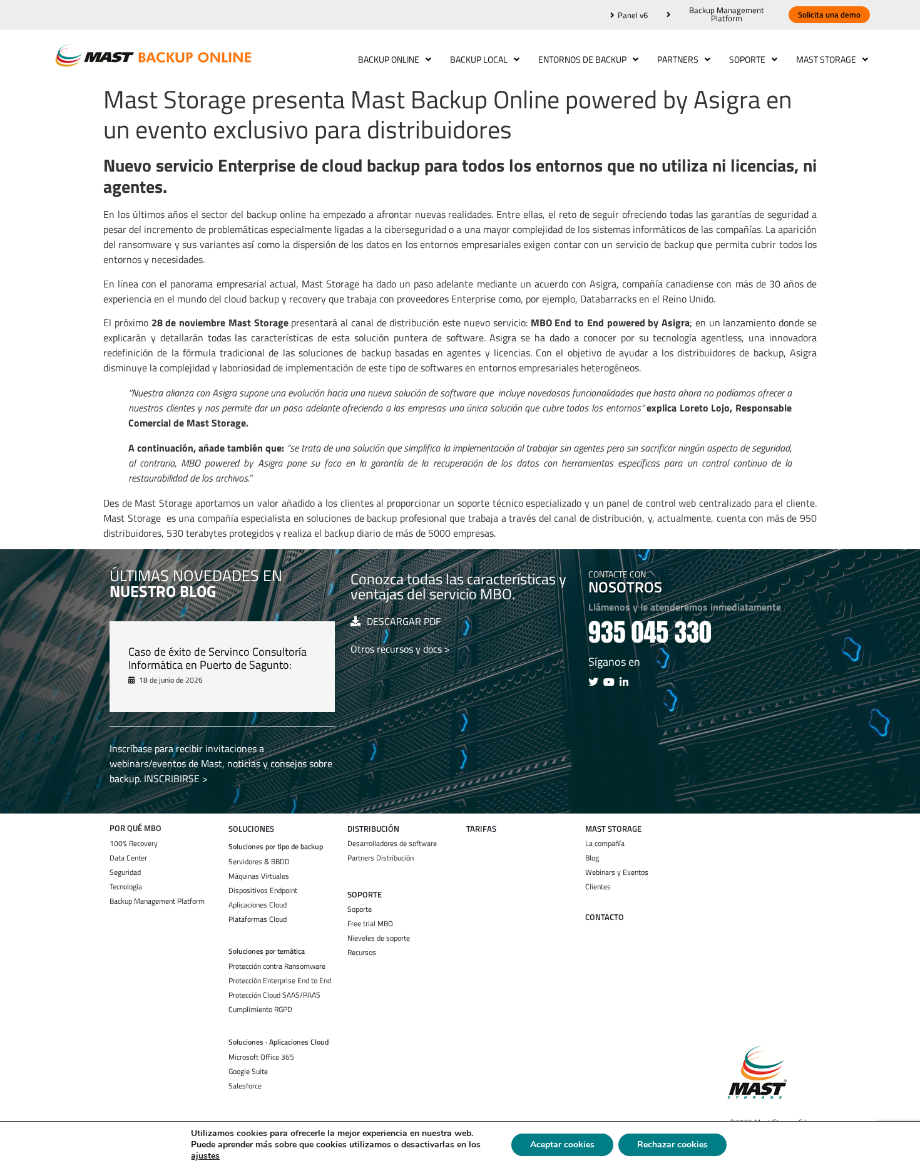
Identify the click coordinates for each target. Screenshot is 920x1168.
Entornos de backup (582, 59)
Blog (592, 858)
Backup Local (479, 59)
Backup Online (388, 59)
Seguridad (125, 872)
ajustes (205, 1156)
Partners (677, 59)
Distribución (373, 829)
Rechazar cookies (672, 1144)
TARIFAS (481, 829)
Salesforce (245, 1086)
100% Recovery (134, 843)
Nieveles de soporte (378, 938)
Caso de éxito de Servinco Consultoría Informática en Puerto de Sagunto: (217, 658)
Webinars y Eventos (616, 872)
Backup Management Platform (157, 901)
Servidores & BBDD (259, 861)
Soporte (747, 59)
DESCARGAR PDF (404, 621)
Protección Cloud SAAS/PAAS (274, 995)
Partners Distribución (380, 858)
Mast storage (613, 829)
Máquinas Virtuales (258, 876)
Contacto (604, 917)
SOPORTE (364, 895)
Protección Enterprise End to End (279, 980)
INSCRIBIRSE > (176, 778)
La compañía (605, 843)
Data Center (128, 858)
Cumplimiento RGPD (260, 1009)
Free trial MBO (370, 923)
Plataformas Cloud (257, 919)
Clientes (598, 886)
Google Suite (248, 1071)
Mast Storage (826, 59)
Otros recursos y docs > (400, 648)
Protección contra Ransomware (276, 966)
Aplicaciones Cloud (257, 905)
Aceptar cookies (562, 1144)
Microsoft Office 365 (261, 1057)
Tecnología (126, 886)
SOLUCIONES (251, 829)
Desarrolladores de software (392, 843)
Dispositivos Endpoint (262, 890)
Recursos (361, 952)
